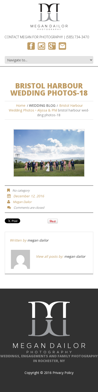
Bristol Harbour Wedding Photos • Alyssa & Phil (46, 107)
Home (20, 105)
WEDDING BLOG (42, 105)
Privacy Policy (63, 372)
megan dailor (22, 202)
